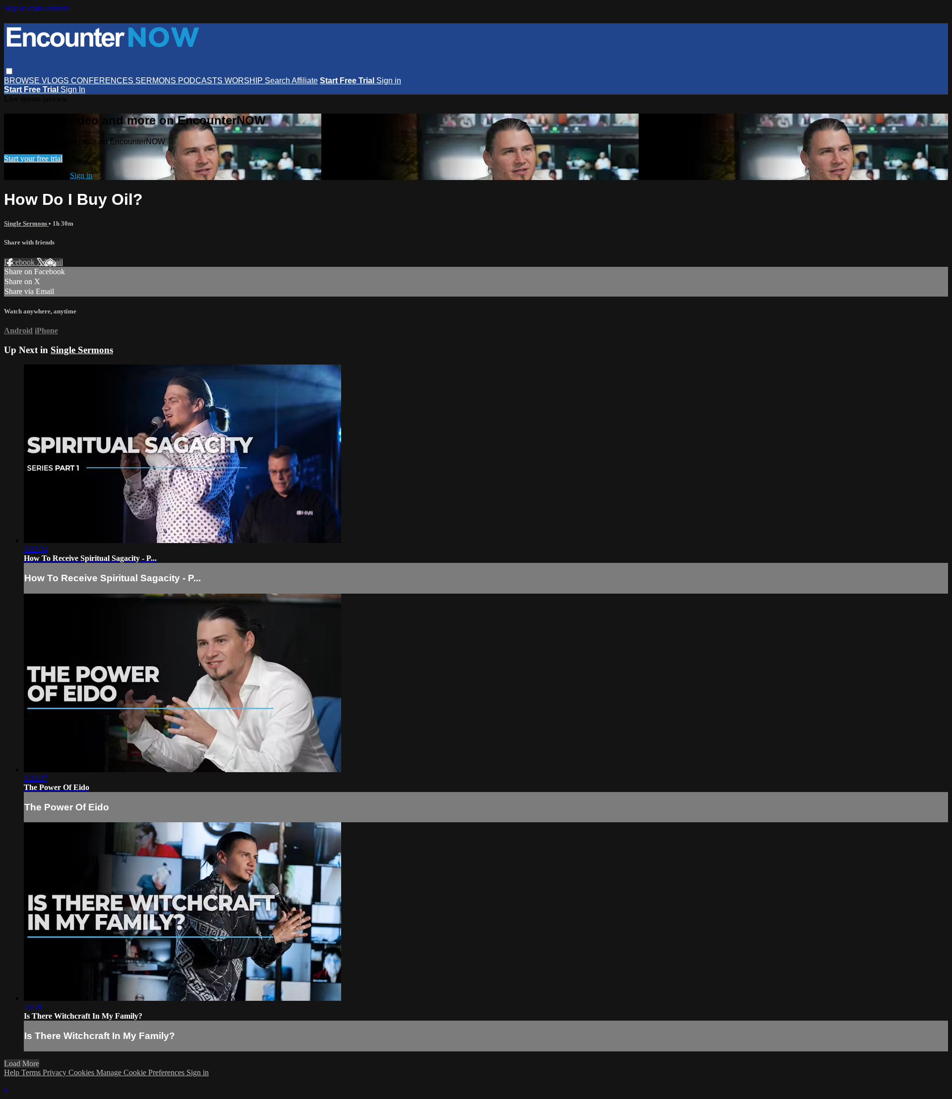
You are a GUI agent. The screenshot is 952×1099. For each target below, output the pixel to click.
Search (278, 80)
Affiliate (305, 80)
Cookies (82, 1072)
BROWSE (23, 80)
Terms (32, 1072)
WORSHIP (245, 80)
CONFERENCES (103, 80)
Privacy (55, 1072)
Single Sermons (26, 223)
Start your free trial (33, 158)
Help (12, 1072)
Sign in (388, 80)
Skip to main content (36, 8)
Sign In (72, 89)
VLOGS (56, 80)
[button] (9, 71)
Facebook (20, 262)
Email (54, 262)
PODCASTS (201, 80)
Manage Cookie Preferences (141, 1072)
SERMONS (156, 80)
